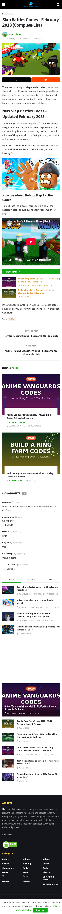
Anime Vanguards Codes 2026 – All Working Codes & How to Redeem (39, 280)
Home (4, 14)
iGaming (26, 863)
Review (26, 881)
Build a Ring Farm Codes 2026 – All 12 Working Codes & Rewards (36, 291)
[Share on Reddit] (45, 79)
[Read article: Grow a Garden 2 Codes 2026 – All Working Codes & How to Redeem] (8, 737)
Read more (7, 834)
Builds (5, 859)
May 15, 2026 (23, 781)
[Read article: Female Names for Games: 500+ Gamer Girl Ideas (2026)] (8, 777)
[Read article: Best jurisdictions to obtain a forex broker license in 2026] (8, 763)
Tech (45, 868)
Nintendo (26, 876)
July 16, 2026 (25, 297)
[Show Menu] (3, 4)
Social (46, 863)
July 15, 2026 (24, 741)
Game (5, 872)
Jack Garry (16, 34)
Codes (11, 14)
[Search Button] (58, 4)
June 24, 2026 (24, 768)
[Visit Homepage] (30, 5)
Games (5, 881)
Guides (26, 859)
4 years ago (17, 532)
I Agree (40, 910)
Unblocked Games (48, 878)
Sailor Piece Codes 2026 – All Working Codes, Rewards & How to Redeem (35, 749)
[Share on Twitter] (16, 79)
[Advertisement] (31, 659)
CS (3, 876)
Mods (25, 868)
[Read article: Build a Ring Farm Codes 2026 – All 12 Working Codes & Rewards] (9, 293)
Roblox (12, 319)
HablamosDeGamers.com (14, 809)
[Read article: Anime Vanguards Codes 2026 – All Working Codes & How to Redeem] (9, 282)
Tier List (47, 872)
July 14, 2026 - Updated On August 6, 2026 (36, 754)
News (25, 872)
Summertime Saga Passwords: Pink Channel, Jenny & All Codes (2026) (34, 615)
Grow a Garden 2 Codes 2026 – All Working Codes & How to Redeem (37, 735)
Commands (8, 868)
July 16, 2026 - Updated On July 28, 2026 (36, 285)
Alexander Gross (17, 422)
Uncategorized (50, 884)
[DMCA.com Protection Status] (9, 844)
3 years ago (19, 502)
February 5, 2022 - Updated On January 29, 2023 (25, 38)
